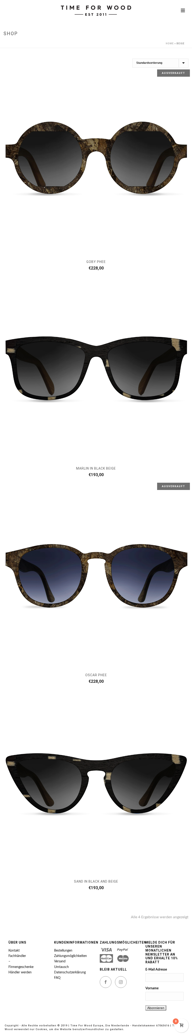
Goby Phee (96, 262)
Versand (60, 961)
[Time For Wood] (96, 10)
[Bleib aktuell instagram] (121, 982)
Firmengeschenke (20, 967)
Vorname (152, 988)
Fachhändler (17, 956)
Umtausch (61, 967)
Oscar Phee (96, 675)
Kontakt (14, 950)
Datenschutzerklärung (70, 972)
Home (170, 43)
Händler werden (20, 972)
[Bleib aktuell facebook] (105, 982)
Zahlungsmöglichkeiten (70, 956)
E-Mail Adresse (156, 969)
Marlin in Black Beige (96, 468)
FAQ (57, 977)
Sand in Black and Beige (96, 881)
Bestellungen (63, 950)
